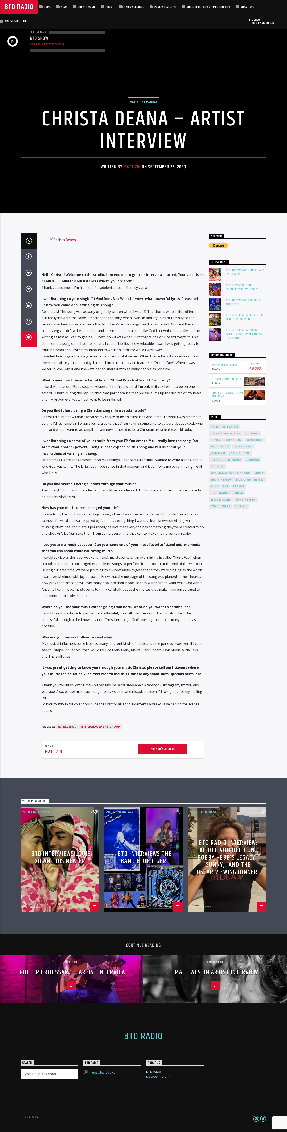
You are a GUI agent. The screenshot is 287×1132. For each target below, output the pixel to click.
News (64, 6)
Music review (221, 479)
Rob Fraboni (221, 493)
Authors (252, 433)
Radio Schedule (134, 6)
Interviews (67, 726)
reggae (239, 486)
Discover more (156, 1077)
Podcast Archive (165, 6)
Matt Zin (132, 167)
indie (225, 446)
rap (226, 486)
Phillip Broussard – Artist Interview (73, 972)
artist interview (224, 427)
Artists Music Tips (226, 433)
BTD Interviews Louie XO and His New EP (245, 272)
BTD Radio (19, 7)
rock (239, 493)
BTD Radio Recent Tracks (47, 44)
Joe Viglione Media (226, 460)
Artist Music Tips (16, 21)
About (110, 6)
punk (215, 486)
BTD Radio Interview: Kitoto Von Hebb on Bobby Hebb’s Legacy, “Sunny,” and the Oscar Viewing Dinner (227, 857)
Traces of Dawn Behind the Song (227, 394)
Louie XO (218, 466)
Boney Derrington (226, 440)
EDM (214, 446)
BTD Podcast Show (224, 365)
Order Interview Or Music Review (208, 6)
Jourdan (252, 460)
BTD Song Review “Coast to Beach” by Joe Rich (244, 317)
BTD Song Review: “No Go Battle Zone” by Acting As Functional (244, 334)
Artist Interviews (143, 101)
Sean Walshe (221, 499)
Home (47, 6)
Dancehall (254, 440)
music (259, 473)
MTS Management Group (100, 726)
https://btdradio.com (104, 1073)
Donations (247, 6)
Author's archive (163, 748)
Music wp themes (250, 479)
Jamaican (218, 453)
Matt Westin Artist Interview (216, 972)
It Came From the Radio (228, 379)
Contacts (31, 1117)
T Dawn (241, 506)
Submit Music (86, 6)
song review (245, 499)
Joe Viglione (239, 453)
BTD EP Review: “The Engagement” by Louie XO (242, 287)
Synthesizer (221, 506)
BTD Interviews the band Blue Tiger (243, 302)
